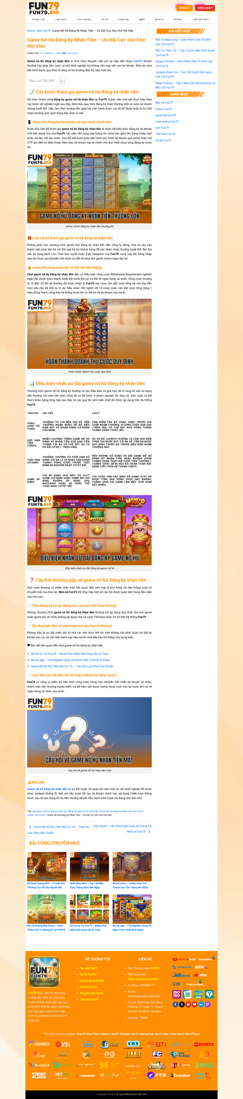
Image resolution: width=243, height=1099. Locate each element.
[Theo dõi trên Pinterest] (188, 1004)
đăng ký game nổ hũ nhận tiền (83, 811)
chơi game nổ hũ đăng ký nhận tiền (49, 811)
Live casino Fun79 (166, 121)
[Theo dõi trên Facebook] (175, 1004)
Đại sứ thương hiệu (92, 980)
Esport (178, 19)
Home (31, 30)
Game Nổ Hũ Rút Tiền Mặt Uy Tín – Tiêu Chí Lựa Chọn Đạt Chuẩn (72, 666)
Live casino (84, 19)
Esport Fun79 (163, 109)
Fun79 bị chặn (89, 987)
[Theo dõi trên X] (182, 1004)
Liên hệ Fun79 (200, 19)
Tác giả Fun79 (89, 968)
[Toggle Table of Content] (60, 81)
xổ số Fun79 (163, 140)
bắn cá (159, 19)
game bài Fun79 (165, 115)
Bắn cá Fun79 (164, 102)
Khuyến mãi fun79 (91, 993)
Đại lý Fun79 (88, 974)
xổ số (104, 19)
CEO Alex (72, 53)
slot (142, 19)
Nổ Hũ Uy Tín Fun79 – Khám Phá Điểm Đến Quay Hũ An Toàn (70, 654)
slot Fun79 (43, 30)
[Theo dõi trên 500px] (201, 1004)
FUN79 (155, 968)
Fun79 (32, 993)
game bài (123, 19)
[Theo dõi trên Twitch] (207, 1004)
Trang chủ (38, 19)
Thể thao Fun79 (165, 134)
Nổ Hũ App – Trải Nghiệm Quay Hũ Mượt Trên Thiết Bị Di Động (70, 660)
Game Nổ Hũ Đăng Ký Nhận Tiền (115, 811)
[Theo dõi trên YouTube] (195, 1004)
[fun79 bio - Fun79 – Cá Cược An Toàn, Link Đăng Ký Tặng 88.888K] (46, 8)
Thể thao (61, 19)
